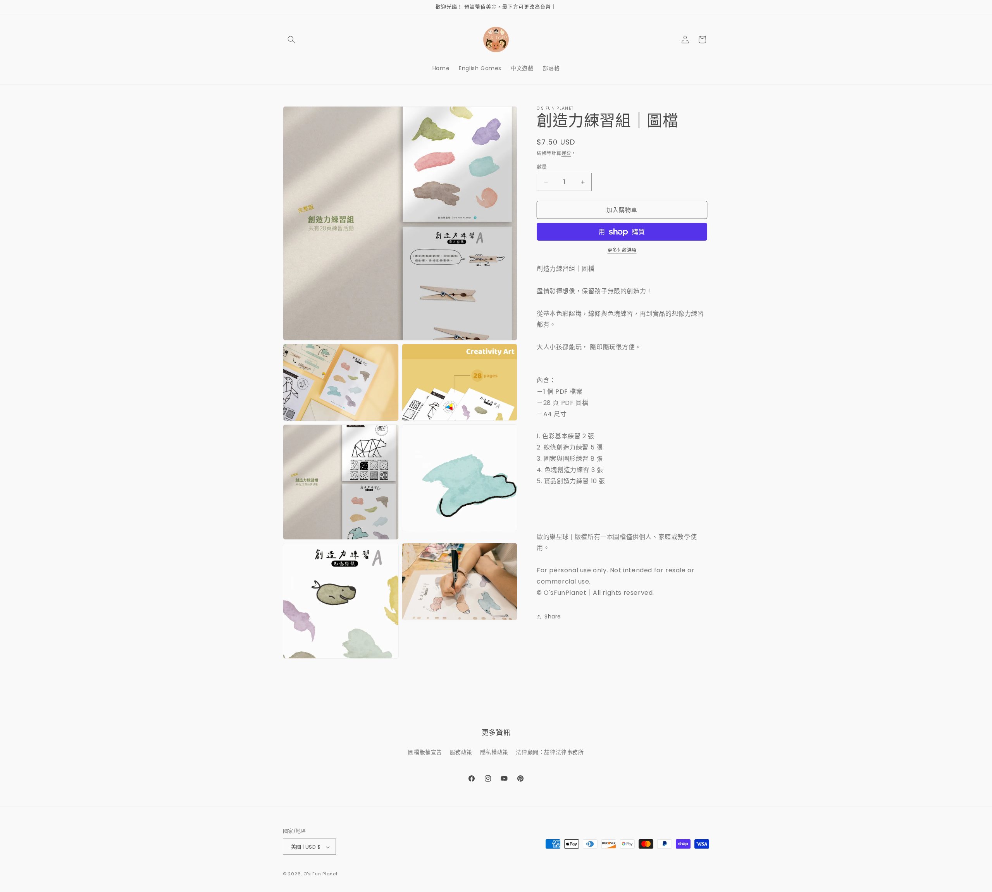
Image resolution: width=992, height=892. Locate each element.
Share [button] (552, 616)
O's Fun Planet (320, 874)
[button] (291, 39)
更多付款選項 (622, 250)
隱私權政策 (494, 752)
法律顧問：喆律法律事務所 (550, 752)
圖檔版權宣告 (425, 752)
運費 (566, 153)
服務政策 (461, 752)
